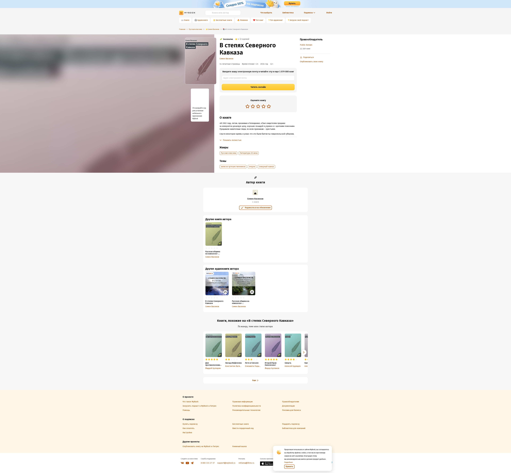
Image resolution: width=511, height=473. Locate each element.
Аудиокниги (202, 20)
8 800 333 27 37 (208, 463)
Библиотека (288, 13)
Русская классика (228, 153)
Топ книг (259, 20)
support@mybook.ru (226, 463)
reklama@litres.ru (246, 463)
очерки (252, 167)
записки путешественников (233, 167)
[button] (303, 352)
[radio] (247, 106)
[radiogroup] (258, 106)
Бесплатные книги (224, 20)
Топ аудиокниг (276, 20)
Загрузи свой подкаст (299, 20)
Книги (186, 20)
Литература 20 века (248, 153)
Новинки (244, 20)
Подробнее (288, 462)
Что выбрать (266, 13)
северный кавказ (266, 167)
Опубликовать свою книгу (311, 61)
